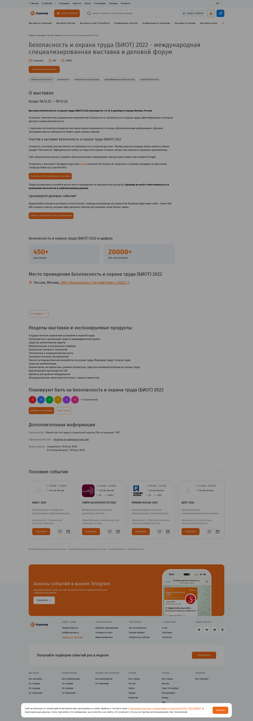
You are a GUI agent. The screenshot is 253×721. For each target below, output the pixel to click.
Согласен (220, 710)
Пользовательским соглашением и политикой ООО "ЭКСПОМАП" (166, 708)
